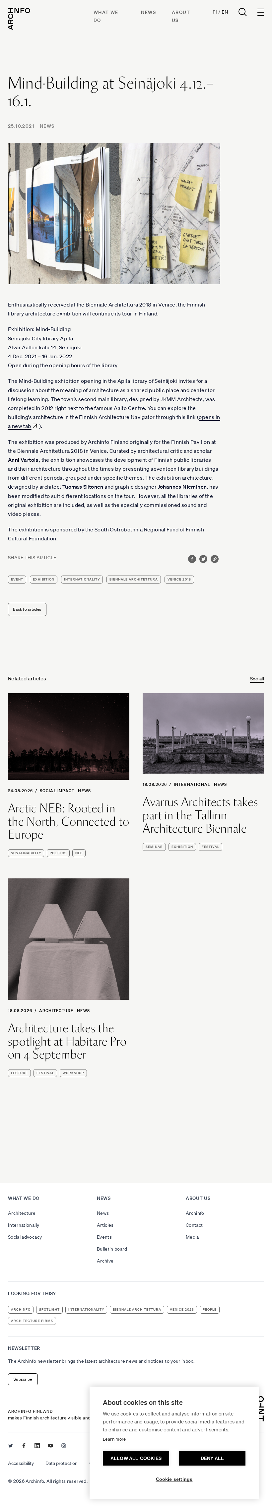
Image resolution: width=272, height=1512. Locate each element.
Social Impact (57, 790)
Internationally (23, 1225)
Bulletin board (112, 1249)
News (148, 12)
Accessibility (21, 1463)
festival (210, 846)
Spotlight (49, 1309)
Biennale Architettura (133, 579)
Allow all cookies (136, 1458)
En (225, 12)
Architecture (56, 1010)
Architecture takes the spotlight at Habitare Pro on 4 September (67, 1041)
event (17, 579)
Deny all (212, 1458)
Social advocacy (25, 1237)
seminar (154, 846)
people (210, 1309)
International (192, 784)
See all (257, 679)
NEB (79, 853)
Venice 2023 (182, 1309)
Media (192, 1237)
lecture (19, 1072)
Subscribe (23, 1379)
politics (58, 853)
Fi (215, 12)
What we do (23, 1198)
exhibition (43, 579)
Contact (194, 1225)
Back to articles (27, 609)
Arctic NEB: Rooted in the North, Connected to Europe (68, 821)
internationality (82, 579)
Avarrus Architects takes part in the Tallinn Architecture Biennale (200, 815)
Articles (105, 1225)
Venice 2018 (179, 579)
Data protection (61, 1463)
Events (104, 1237)
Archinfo (195, 1213)
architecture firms (32, 1320)
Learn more (114, 1439)
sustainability (26, 853)
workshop (73, 1072)
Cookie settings (174, 1479)
